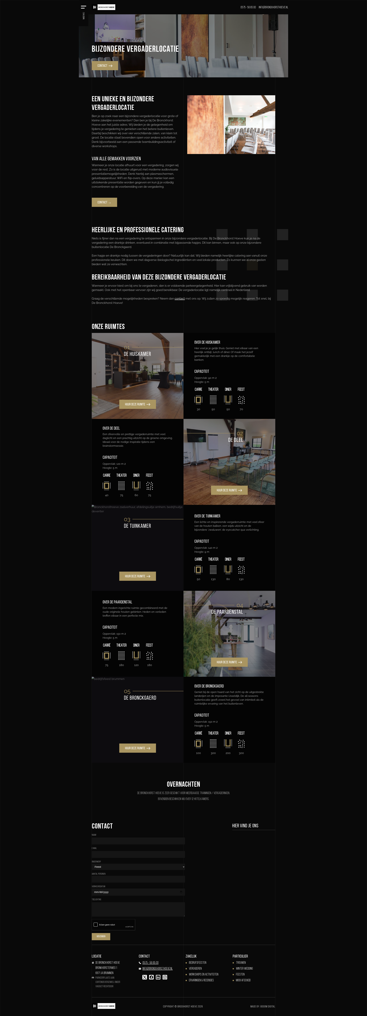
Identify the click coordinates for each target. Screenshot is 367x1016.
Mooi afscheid (243, 980)
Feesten (240, 974)
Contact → (104, 202)
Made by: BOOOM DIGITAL (262, 1006)
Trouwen (241, 963)
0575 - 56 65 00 (248, 7)
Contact (144, 957)
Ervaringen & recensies (201, 980)
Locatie (96, 957)
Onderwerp (96, 862)
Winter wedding (244, 968)
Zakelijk (191, 957)
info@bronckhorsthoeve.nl (273, 7)
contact (102, 66)
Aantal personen (99, 874)
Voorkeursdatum (98, 886)
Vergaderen (195, 968)
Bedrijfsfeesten (197, 963)
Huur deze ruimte (135, 404)
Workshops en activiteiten (203, 974)
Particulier (240, 957)
